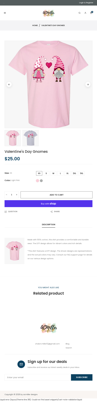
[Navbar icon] (5, 13)
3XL (81, 173)
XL (67, 173)
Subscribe (82, 377)
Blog (67, 344)
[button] (91, 13)
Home (35, 25)
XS (39, 173)
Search (69, 348)
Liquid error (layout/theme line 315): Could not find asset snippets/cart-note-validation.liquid (48, 201)
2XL (74, 173)
